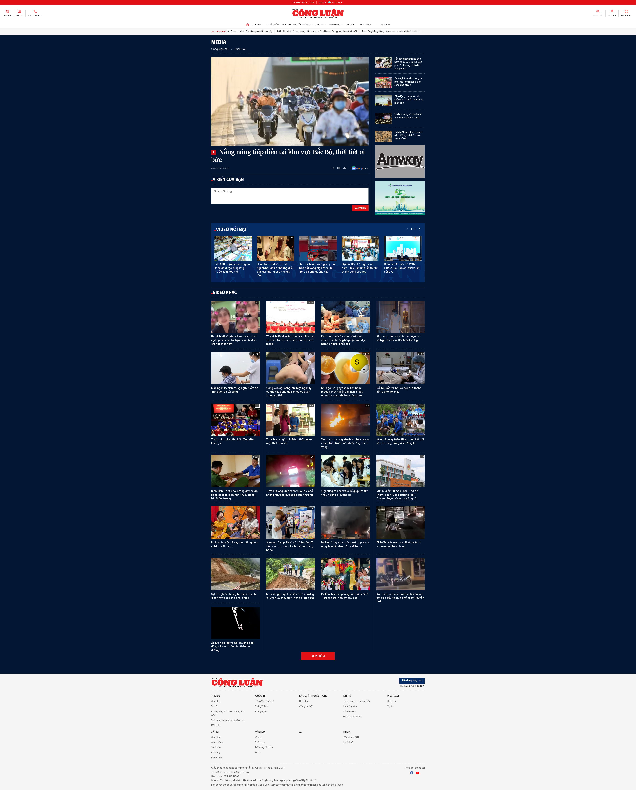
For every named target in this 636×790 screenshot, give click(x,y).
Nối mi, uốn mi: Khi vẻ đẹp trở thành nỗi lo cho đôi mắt (398, 389)
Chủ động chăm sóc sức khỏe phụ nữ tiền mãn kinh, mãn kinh (408, 99)
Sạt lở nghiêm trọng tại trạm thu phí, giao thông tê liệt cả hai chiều (234, 596)
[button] (420, 229)
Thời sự (256, 24)
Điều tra (391, 701)
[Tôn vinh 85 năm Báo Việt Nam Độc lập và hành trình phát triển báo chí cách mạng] (290, 317)
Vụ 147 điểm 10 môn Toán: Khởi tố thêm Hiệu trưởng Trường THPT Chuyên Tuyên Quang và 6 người (397, 494)
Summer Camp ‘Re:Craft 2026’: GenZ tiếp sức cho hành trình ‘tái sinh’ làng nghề (289, 546)
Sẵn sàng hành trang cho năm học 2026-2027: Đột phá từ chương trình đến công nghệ (408, 63)
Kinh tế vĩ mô (349, 711)
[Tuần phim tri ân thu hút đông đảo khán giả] (235, 420)
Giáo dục (215, 737)
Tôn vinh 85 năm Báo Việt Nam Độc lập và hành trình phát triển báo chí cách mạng (290, 340)
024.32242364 (231, 776)
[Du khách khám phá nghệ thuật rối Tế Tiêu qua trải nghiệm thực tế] (345, 574)
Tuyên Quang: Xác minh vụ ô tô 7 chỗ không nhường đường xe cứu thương (289, 492)
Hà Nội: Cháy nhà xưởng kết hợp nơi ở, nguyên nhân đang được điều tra (345, 544)
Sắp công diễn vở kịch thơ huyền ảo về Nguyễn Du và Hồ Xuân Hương (398, 338)
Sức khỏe (216, 747)
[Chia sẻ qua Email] (340, 168)
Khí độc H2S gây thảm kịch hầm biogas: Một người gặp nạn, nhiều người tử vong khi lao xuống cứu (342, 391)
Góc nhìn (215, 701)
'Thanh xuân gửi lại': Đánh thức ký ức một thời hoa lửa (289, 441)
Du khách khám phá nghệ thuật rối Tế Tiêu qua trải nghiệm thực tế (345, 596)
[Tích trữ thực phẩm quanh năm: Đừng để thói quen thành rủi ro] (383, 136)
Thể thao (260, 742)
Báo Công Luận (318, 13)
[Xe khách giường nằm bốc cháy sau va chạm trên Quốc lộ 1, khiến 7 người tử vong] (345, 420)
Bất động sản (350, 706)
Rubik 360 (240, 49)
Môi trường (216, 757)
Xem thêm (318, 656)
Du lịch (258, 752)
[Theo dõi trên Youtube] (417, 773)
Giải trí (258, 737)
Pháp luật (335, 24)
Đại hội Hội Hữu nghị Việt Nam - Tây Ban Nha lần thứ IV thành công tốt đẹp (360, 268)
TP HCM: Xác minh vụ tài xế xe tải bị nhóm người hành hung (398, 544)
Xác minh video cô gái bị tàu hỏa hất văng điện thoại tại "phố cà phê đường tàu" (317, 268)
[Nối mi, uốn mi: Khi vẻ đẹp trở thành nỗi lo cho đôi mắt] (400, 368)
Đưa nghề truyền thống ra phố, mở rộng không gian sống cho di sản (408, 81)
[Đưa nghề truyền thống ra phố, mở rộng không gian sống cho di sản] (383, 82)
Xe (376, 24)
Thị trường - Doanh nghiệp (356, 701)
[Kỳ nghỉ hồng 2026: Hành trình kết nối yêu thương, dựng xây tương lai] (400, 420)
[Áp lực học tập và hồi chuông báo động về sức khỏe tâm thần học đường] (235, 623)
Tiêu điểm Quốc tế (264, 701)
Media (7, 15)
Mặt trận (215, 725)
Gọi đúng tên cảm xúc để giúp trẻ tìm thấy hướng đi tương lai (344, 492)
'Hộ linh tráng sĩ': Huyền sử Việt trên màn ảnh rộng (408, 116)
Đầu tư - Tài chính (352, 716)
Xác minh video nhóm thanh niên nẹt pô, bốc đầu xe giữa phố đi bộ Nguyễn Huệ (400, 598)
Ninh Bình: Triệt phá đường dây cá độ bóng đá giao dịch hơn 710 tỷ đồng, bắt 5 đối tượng (234, 494)
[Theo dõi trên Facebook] (411, 773)
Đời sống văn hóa (264, 747)
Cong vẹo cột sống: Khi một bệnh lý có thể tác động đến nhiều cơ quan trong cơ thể (288, 391)
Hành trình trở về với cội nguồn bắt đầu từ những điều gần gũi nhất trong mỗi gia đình (275, 270)
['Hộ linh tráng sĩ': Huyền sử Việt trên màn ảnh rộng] (383, 118)
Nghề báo (304, 701)
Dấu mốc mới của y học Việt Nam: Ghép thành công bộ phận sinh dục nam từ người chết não (343, 340)
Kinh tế (319, 24)
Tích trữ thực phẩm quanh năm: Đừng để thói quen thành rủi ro (408, 135)
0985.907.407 (35, 15)
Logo (237, 683)
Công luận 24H (220, 49)
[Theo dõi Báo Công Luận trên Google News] (357, 168)
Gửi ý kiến (360, 208)
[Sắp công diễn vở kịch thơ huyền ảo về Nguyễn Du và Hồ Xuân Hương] (400, 317)
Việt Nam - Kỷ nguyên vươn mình (227, 720)
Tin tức (214, 706)
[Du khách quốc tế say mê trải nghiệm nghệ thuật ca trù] (235, 522)
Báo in (19, 15)
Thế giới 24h (261, 706)
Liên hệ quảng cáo (412, 680)
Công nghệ (261, 711)
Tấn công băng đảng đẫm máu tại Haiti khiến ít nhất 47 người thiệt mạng (375, 31)
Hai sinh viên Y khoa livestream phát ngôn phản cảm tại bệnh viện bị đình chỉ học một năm (234, 340)
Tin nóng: (220, 31)
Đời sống (215, 752)
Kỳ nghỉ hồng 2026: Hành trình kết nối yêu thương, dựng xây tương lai (400, 441)
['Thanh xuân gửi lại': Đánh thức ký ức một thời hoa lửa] (290, 420)
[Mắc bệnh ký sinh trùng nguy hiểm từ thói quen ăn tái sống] (235, 368)
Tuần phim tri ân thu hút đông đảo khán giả (232, 441)
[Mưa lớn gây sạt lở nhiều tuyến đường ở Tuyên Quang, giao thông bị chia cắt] (290, 574)
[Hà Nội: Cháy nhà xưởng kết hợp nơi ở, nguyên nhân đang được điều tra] (345, 522)
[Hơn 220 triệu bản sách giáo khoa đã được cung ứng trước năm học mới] (233, 248)
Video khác (225, 292)
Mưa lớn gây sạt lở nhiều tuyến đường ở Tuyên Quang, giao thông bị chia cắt (290, 596)
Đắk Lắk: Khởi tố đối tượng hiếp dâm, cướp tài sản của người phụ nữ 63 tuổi (291, 31)
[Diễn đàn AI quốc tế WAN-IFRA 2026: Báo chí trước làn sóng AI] (403, 248)
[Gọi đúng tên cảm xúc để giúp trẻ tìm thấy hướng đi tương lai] (345, 471)
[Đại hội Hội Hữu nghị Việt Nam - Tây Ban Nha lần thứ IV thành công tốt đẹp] (360, 248)
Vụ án (390, 706)
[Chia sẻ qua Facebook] (334, 168)
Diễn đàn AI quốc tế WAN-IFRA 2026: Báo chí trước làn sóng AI (401, 268)
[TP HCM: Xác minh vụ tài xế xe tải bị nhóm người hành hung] (400, 522)
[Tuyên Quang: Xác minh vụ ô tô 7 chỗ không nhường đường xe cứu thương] (290, 471)
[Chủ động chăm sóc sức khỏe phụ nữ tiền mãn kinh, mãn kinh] (383, 100)
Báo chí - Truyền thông (296, 24)
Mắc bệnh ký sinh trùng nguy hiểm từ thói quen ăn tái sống (234, 389)
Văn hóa (364, 24)
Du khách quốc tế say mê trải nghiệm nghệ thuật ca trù (234, 544)
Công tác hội (306, 706)
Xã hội (350, 24)
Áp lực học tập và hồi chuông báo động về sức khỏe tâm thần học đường (232, 646)
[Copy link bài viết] (344, 168)
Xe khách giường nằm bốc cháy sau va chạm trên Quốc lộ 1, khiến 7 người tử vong (345, 443)
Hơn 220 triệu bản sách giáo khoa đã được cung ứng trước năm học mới (232, 268)
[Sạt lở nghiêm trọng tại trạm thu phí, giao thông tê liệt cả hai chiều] (235, 574)
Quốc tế (272, 24)
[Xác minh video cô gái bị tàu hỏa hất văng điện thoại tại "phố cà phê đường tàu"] (318, 248)
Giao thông (217, 742)
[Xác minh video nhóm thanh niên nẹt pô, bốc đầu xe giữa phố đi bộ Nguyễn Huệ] (400, 574)
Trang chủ (247, 25)
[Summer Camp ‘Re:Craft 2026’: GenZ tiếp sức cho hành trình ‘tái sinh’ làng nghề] (290, 522)
